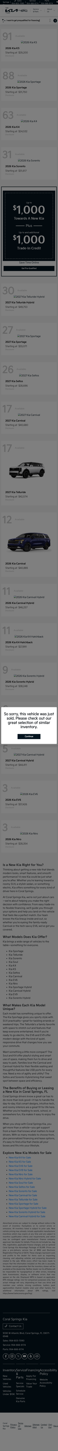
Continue (29, 736)
